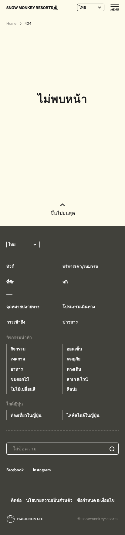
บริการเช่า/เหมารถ (80, 266)
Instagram (42, 469)
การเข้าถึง (15, 322)
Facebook (15, 469)
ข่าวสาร (70, 322)
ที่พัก (10, 282)
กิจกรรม (18, 349)
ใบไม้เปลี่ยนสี (23, 389)
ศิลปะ (72, 389)
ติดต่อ (16, 500)
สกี (65, 282)
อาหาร (17, 369)
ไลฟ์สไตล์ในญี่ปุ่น (83, 415)
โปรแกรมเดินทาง (78, 306)
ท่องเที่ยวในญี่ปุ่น (26, 415)
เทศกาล (18, 359)
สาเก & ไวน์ (77, 379)
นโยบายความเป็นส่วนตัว (49, 500)
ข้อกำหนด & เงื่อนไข (96, 500)
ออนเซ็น (74, 349)
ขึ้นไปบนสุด (62, 213)
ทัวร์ (10, 266)
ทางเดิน (74, 369)
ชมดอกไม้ (20, 379)
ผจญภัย (73, 359)
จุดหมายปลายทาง (22, 306)
